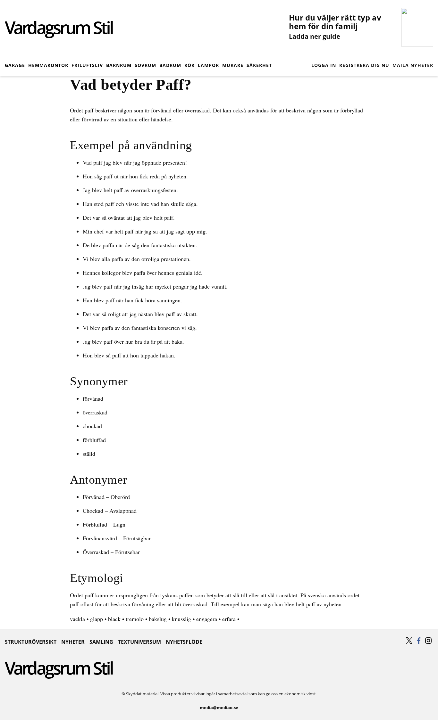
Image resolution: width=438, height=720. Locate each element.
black (114, 619)
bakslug (158, 619)
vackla (77, 619)
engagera (206, 619)
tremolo (135, 619)
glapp (96, 619)
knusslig (181, 619)
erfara (229, 619)
